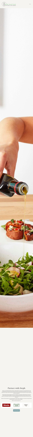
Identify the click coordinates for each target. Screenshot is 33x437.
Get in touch (16, 410)
